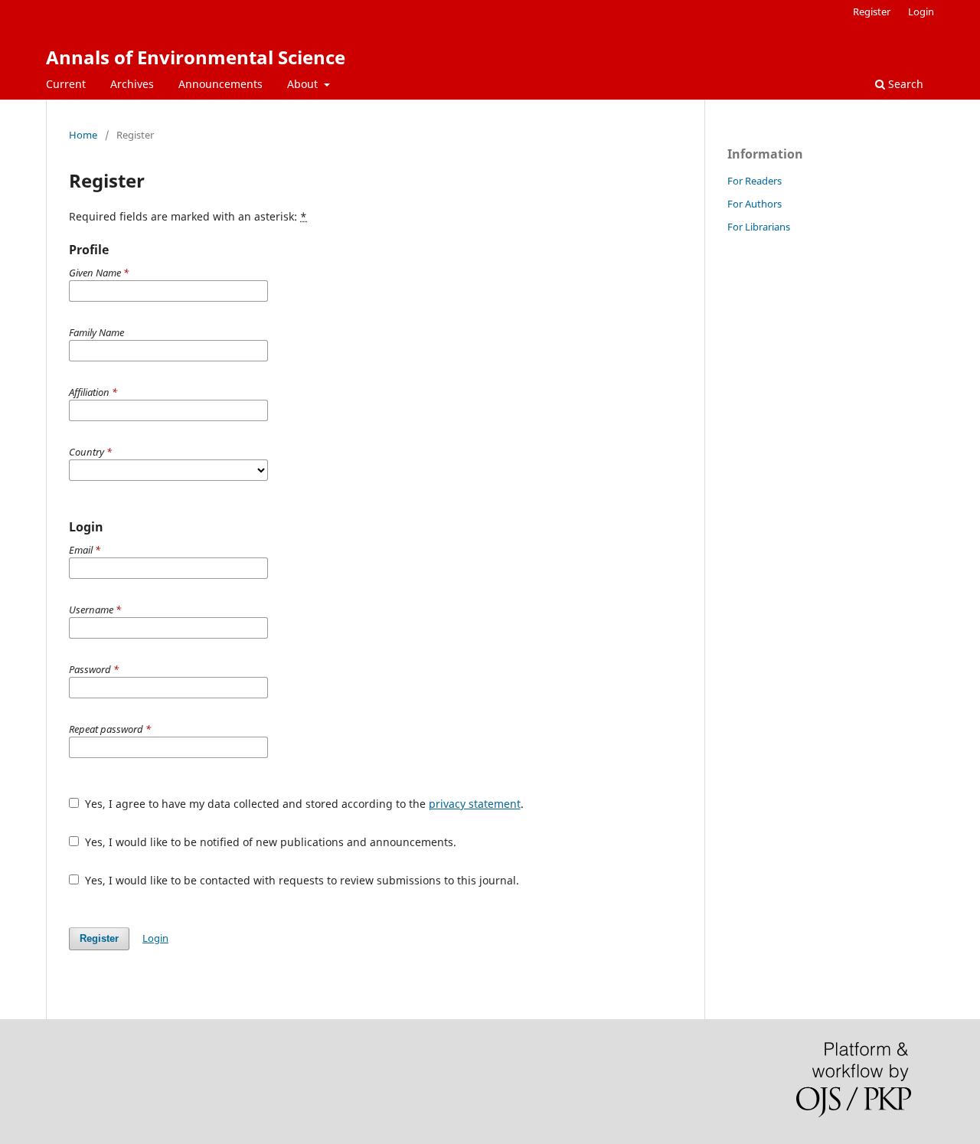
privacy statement (475, 803)
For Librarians (758, 227)
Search (904, 84)
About (304, 84)
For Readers (754, 181)
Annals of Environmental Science (195, 57)
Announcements (220, 84)
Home (83, 135)
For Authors (754, 204)
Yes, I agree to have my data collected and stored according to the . (303, 803)
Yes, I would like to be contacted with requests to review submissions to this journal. (300, 880)
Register (871, 11)
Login (921, 11)
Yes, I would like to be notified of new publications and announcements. (269, 842)
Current (66, 84)
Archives (132, 84)
